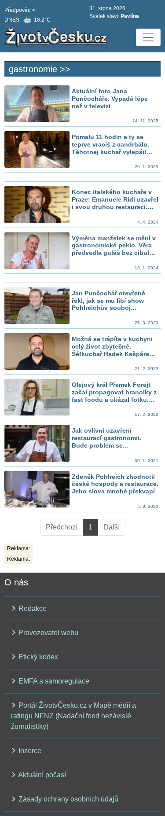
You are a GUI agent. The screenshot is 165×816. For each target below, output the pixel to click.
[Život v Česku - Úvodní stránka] (57, 37)
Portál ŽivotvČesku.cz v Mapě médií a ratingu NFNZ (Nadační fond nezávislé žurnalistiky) (73, 716)
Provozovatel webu (47, 632)
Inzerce (29, 750)
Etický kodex (37, 657)
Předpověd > (19, 10)
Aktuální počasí (41, 775)
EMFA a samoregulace (53, 681)
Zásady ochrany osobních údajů (67, 799)
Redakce (32, 608)
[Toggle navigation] (148, 37)
